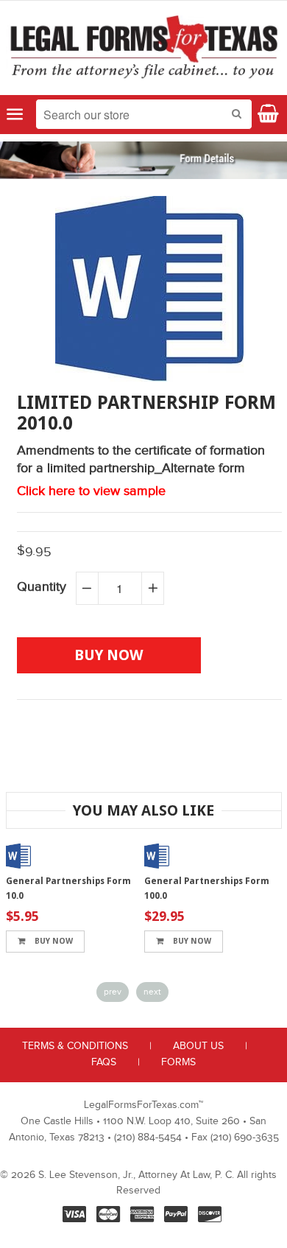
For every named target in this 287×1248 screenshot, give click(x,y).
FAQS (103, 1062)
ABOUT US (198, 1046)
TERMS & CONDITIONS (75, 1046)
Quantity (41, 587)
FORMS (178, 1062)
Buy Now (52, 941)
